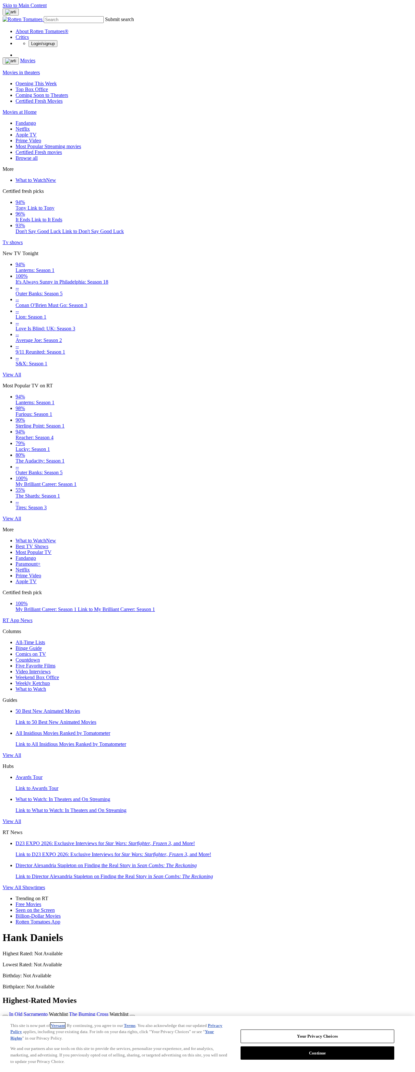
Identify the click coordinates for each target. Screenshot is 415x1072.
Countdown (28, 660)
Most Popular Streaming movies (48, 146)
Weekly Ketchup (33, 683)
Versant (58, 1025)
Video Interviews (33, 671)
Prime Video (28, 140)
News (26, 620)
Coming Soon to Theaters (42, 95)
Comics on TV (31, 654)
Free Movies (28, 904)
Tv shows (13, 242)
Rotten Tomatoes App (38, 922)
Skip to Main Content (25, 5)
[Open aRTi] (11, 12)
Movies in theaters (21, 72)
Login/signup (43, 43)
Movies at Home (20, 112)
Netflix (23, 129)
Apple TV (26, 134)
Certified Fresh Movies (39, 101)
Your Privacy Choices (317, 1036)
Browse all (27, 158)
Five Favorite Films (35, 665)
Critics (22, 37)
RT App (11, 620)
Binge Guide (29, 648)
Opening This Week (36, 83)
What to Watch (36, 180)
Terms (130, 1025)
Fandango (26, 123)
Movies (27, 60)
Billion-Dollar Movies (38, 916)
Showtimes (33, 887)
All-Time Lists (30, 642)
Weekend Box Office (37, 677)
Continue (317, 1053)
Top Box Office (32, 89)
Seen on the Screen (35, 910)
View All (12, 374)
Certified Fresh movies (39, 152)
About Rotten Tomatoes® (42, 31)
